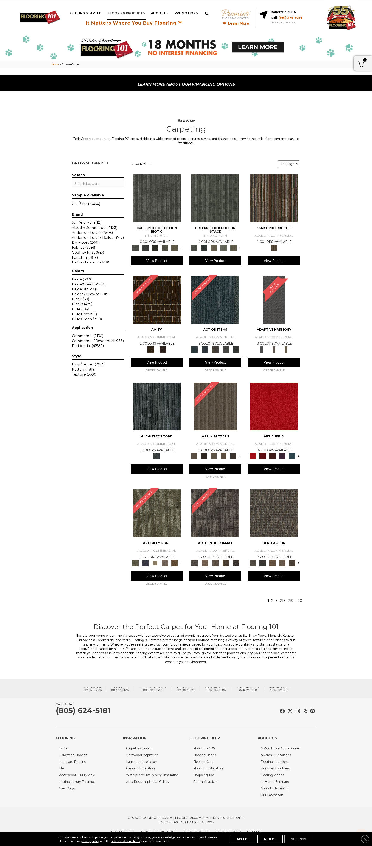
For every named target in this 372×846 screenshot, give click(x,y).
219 (290, 601)
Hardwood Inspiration (142, 755)
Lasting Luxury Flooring (76, 782)
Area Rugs (66, 788)
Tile (61, 768)
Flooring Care (203, 762)
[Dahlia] (262, 456)
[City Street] (236, 349)
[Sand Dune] (286, 349)
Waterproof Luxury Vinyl (77, 775)
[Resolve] (215, 406)
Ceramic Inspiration (140, 768)
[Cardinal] (274, 406)
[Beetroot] (272, 456)
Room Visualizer (205, 782)
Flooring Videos (272, 775)
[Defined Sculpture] (204, 562)
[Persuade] (223, 456)
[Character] (145, 247)
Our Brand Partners (275, 768)
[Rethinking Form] (225, 562)
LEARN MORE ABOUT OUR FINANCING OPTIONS (186, 84)
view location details (283, 22)
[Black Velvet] (162, 349)
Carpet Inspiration (139, 748)
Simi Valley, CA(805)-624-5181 (279, 688)
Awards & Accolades (276, 755)
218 (283, 601)
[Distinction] (174, 247)
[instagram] (297, 711)
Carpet (64, 748)
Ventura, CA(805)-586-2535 (92, 688)
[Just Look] (292, 562)
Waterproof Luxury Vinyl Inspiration (152, 775)
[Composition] (165, 247)
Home (55, 64)
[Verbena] (282, 456)
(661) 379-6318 (290, 18)
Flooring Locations (274, 762)
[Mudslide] (274, 198)
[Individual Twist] (215, 562)
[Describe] (213, 456)
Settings (298, 839)
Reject (270, 839)
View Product (156, 261)
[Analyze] (204, 456)
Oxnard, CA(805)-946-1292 (119, 688)
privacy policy (90, 841)
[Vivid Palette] (174, 562)
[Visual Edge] (215, 513)
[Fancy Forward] (274, 513)
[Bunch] (204, 247)
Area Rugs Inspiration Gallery (147, 782)
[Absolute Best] (282, 562)
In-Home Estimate (275, 782)
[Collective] (155, 247)
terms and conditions (125, 841)
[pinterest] (312, 711)
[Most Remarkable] (145, 562)
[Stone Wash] (292, 456)
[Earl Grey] (225, 349)
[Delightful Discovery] (157, 513)
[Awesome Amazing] (165, 562)
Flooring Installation (208, 768)
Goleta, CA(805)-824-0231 (185, 688)
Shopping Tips (203, 775)
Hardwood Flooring (73, 755)
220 (299, 601)
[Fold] (213, 247)
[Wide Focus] (262, 562)
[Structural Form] (236, 562)
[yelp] (304, 711)
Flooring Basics (204, 755)
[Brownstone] (215, 349)
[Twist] (233, 247)
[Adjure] (233, 456)
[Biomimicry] (157, 198)
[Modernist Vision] (155, 562)
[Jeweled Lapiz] (274, 299)
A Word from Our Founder (280, 748)
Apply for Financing (275, 788)
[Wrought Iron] (274, 349)
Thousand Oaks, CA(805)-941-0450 (152, 688)
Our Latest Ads (272, 795)
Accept (243, 839)
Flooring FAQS (204, 748)
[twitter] (289, 711)
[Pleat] (223, 247)
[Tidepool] (215, 299)
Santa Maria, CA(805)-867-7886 (216, 688)
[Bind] (215, 198)
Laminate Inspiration (141, 762)
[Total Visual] (272, 562)
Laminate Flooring (72, 762)
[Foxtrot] (157, 406)
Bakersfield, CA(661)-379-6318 (248, 688)
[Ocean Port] (204, 349)
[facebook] (282, 711)
